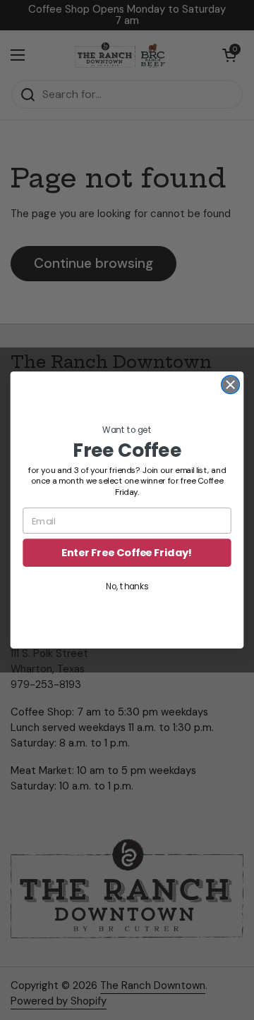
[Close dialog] (231, 385)
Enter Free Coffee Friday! (126, 553)
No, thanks (127, 587)
